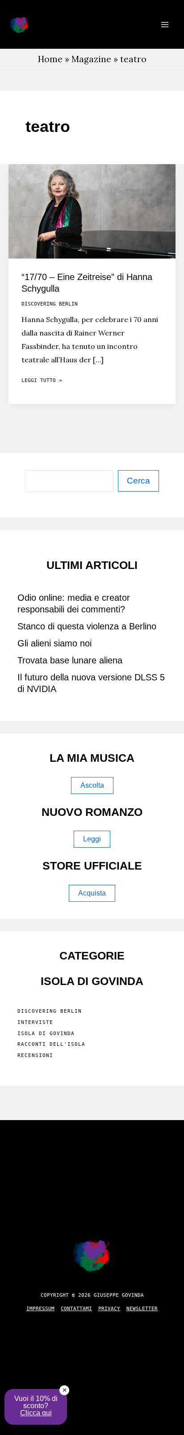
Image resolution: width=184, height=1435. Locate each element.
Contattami (76, 1309)
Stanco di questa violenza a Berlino (86, 626)
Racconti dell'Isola (51, 1044)
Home (50, 59)
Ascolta (92, 785)
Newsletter (142, 1309)
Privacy (109, 1309)
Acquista (92, 893)
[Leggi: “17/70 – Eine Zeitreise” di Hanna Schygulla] (92, 210)
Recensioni (35, 1055)
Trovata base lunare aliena (69, 660)
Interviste (35, 1022)
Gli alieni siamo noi (54, 643)
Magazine (91, 59)
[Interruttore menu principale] (164, 24)
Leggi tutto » (41, 382)
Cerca (138, 480)
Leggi (92, 839)
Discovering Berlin (49, 304)
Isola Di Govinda (46, 1033)
